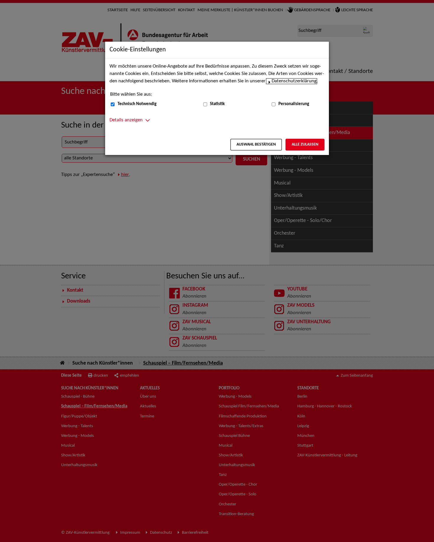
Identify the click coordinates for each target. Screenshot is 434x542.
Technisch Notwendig (137, 104)
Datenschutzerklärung (294, 81)
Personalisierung (293, 104)
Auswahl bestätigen (256, 144)
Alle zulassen (305, 144)
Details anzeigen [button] (126, 120)
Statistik (217, 104)
